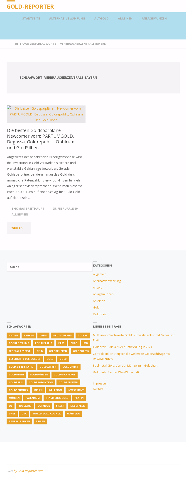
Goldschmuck (18, 390)
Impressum (100, 383)
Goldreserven (68, 382)
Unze (12, 413)
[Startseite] (8, 44)
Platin (79, 397)
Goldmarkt (70, 366)
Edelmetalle (43, 343)
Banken (29, 335)
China (43, 335)
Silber (60, 405)
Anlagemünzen (103, 294)
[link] (175, 18)
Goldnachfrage (64, 374)
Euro (74, 343)
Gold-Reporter (30, 6)
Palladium (33, 397)
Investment (76, 390)
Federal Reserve (19, 351)
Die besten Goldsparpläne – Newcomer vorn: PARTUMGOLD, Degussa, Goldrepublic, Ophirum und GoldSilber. (40, 139)
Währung (73, 413)
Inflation (55, 390)
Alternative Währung (107, 281)
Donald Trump (19, 343)
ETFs (61, 343)
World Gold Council (47, 413)
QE (10, 405)
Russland (25, 405)
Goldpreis (100, 314)
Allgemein (20, 214)
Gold (96, 307)
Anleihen (99, 301)
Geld (40, 351)
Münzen (14, 397)
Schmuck (44, 405)
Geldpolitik (81, 351)
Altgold (97, 287)
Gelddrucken (58, 351)
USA (24, 413)
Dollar (83, 335)
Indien (38, 390)
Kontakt (98, 389)
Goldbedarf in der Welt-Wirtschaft (116, 372)
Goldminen (16, 374)
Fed (85, 343)
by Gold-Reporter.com (28, 471)
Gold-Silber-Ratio (21, 366)
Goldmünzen (39, 374)
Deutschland (62, 335)
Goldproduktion (41, 382)
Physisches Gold (57, 397)
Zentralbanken (19, 421)
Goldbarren (48, 366)
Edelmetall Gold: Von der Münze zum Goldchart (125, 365)
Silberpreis (77, 405)
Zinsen (40, 421)
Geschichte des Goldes (24, 358)
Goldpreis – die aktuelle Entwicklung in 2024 (122, 347)
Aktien (13, 335)
